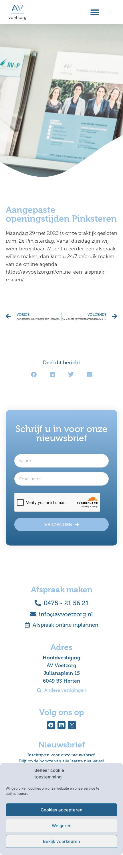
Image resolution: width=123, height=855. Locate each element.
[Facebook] (51, 725)
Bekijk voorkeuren (61, 841)
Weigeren (62, 825)
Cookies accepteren (61, 810)
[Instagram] (72, 725)
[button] (95, 12)
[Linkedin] (61, 725)
